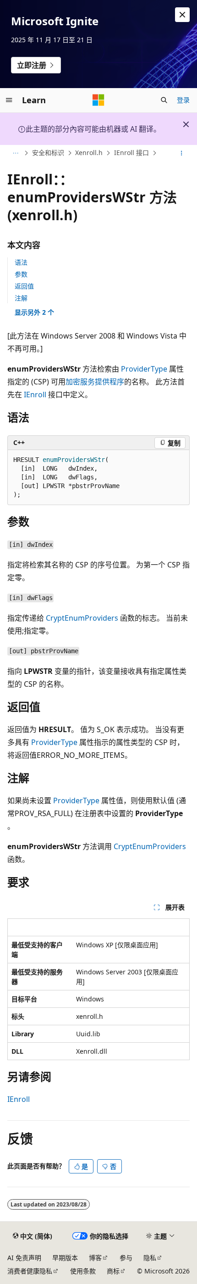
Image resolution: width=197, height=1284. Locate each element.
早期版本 (65, 1257)
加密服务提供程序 (95, 382)
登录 (183, 99)
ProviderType (144, 369)
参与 (126, 1257)
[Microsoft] (98, 100)
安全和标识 (48, 153)
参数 (21, 274)
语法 (21, 262)
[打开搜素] (164, 100)
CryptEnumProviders (82, 618)
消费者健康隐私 (29, 1271)
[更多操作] (182, 153)
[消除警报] (182, 14)
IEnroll (35, 394)
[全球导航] (9, 100)
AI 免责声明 (24, 1257)
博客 (95, 1257)
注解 (21, 298)
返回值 (24, 286)
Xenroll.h (89, 153)
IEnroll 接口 (131, 153)
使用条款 (83, 1271)
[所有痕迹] (15, 153)
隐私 (149, 1257)
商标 (113, 1271)
